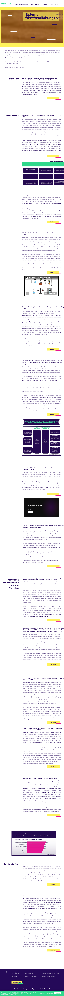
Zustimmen (58, 993)
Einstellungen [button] (42, 993)
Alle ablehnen (50, 993)
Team (13, 975)
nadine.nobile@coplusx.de (31, 976)
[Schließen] (62, 993)
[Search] (60, 4)
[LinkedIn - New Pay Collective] (7, 972)
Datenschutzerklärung (11, 994)
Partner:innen (14, 976)
